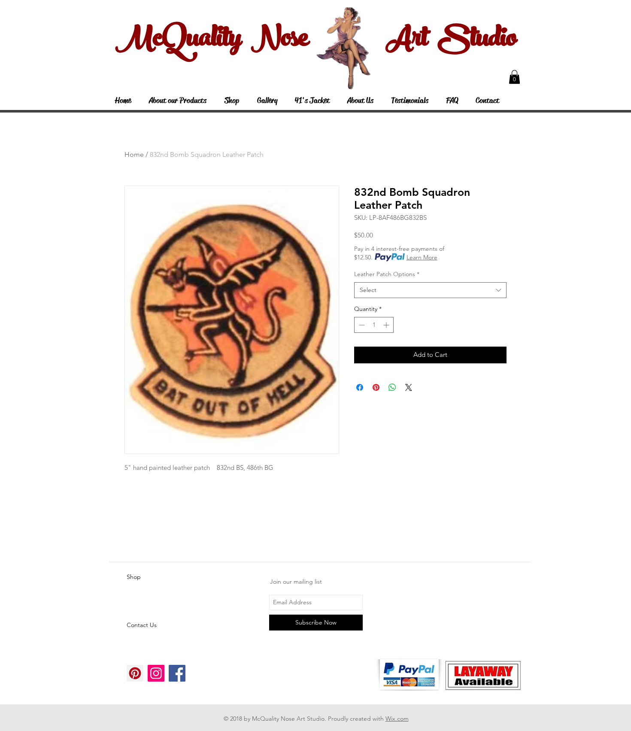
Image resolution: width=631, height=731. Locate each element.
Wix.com (397, 718)
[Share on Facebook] (360, 387)
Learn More (422, 257)
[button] (514, 77)
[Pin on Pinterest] (376, 387)
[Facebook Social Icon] (177, 673)
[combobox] (430, 290)
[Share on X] (408, 387)
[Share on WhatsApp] (392, 387)
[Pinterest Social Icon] (135, 673)
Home (134, 154)
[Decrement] (360, 324)
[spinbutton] (374, 324)
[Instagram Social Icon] (156, 673)
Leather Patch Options (386, 274)
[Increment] (387, 324)
